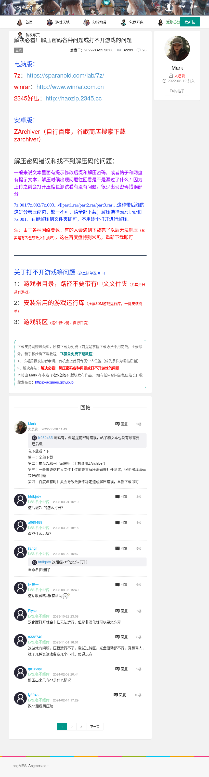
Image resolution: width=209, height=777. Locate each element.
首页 (29, 21)
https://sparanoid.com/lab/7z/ (65, 74)
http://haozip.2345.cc (74, 97)
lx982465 (45, 437)
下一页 (94, 726)
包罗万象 (136, 21)
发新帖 (190, 21)
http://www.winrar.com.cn (70, 86)
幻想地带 (99, 21)
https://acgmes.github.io (54, 382)
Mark (33, 374)
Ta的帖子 (177, 90)
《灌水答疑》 (59, 374)
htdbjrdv (44, 561)
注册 (194, 6)
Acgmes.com (38, 765)
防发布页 (32, 34)
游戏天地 (62, 21)
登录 (181, 6)
